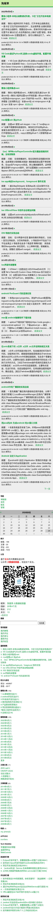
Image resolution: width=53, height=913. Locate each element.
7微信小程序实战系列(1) (10, 710)
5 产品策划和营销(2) (9, 704)
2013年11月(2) (6, 749)
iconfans (4, 839)
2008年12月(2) (6, 807)
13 (8, 612)
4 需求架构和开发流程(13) (11, 701)
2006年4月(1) (6, 823)
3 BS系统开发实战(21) (10, 699)
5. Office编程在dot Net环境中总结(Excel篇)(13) (20, 892)
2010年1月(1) (6, 794)
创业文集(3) (5, 773)
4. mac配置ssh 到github (10, 657)
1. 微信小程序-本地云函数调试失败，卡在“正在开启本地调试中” (26, 649)
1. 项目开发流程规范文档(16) (12, 899)
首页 (2, 502)
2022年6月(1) (6, 720)
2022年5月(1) (6, 723)
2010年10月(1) (6, 791)
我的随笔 (4, 630)
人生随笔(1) (5, 776)
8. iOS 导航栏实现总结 (10, 670)
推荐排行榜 (5, 896)
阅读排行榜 (5, 857)
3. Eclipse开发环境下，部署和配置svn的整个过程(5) (22, 905)
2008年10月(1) (6, 813)
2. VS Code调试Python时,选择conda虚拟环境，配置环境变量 (26, 651)
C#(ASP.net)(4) (7, 770)
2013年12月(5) (6, 747)
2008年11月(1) (6, 810)
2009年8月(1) (6, 799)
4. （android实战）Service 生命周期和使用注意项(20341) (24, 868)
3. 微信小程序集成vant (10, 654)
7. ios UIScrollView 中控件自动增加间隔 (17, 667)
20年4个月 (12, 606)
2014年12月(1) (6, 736)
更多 (2, 760)
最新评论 (4, 638)
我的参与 (4, 636)
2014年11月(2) (6, 739)
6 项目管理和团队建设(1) (11, 707)
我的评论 (4, 633)
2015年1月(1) (6, 733)
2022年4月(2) (6, 725)
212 (9, 609)
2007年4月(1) (6, 818)
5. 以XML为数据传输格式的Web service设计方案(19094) (24, 870)
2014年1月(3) (6, 744)
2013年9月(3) (6, 755)
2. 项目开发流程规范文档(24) (12, 884)
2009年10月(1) (6, 797)
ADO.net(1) (5, 768)
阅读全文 (13, 38)
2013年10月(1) (6, 752)
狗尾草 (5, 3)
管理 (2, 507)
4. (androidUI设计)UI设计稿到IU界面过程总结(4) (20, 907)
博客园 (3, 499)
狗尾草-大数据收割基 (16, 603)
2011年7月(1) (6, 789)
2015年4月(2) (6, 728)
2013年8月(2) (6, 757)
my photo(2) (5, 831)
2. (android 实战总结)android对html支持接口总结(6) (21, 902)
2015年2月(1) (6, 731)
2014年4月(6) (6, 741)
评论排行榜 (5, 875)
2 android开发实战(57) (10, 696)
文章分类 (4, 765)
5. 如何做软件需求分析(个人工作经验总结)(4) (19, 910)
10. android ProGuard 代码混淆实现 (15, 675)
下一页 (47, 488)
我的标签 (4, 641)
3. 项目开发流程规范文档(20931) (14, 865)
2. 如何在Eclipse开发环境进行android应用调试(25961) (23, 862)
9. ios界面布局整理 (8, 673)
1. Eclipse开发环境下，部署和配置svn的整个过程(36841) (24, 860)
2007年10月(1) (6, 815)
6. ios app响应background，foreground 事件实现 (20, 665)
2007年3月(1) (6, 821)
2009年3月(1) (6, 805)
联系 (2, 504)
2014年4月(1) (6, 786)
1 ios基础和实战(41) (9, 693)
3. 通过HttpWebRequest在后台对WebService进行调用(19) (24, 886)
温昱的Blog (5, 849)
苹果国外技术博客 (8, 847)
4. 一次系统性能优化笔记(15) (12, 889)
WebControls (6, 852)
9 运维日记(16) (7, 712)
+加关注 (4, 615)
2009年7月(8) (6, 802)
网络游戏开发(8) (7, 778)
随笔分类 (4, 690)
